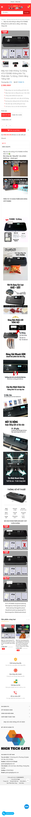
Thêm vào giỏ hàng (14, 130)
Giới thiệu (21, 783)
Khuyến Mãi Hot (14, 781)
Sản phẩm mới (24, 781)
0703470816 (9, 770)
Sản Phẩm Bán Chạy (12, 783)
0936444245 (9, 761)
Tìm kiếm (26, 12)
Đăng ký (12, 1)
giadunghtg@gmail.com (8, 763)
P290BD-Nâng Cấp (6, 119)
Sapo (18, 779)
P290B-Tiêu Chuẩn (17, 115)
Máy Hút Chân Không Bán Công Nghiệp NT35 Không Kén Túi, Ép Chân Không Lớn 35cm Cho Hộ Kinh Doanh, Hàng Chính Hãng (22, 643)
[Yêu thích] (28, 130)
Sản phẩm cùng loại (8, 619)
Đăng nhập (17, 1)
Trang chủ (5, 781)
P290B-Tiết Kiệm (6, 115)
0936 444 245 (7, 134)
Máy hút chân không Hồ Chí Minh (14, 722)
